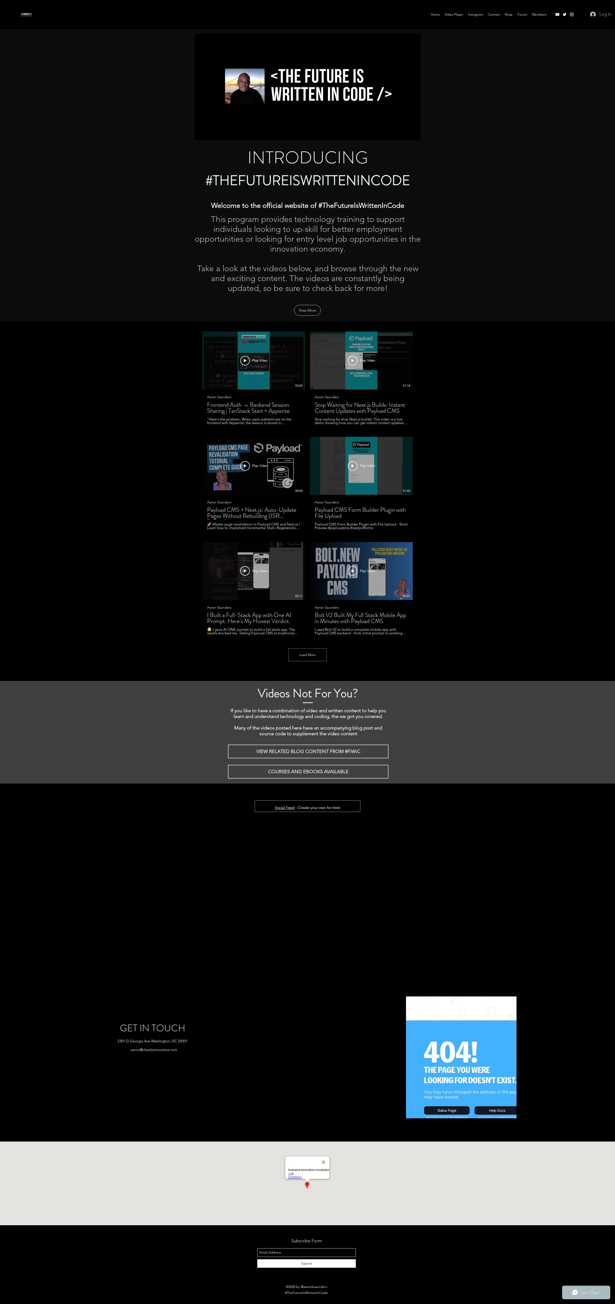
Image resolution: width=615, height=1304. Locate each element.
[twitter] (564, 14)
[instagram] (571, 14)
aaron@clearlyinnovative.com (154, 930)
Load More (307, 655)
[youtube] (557, 14)
